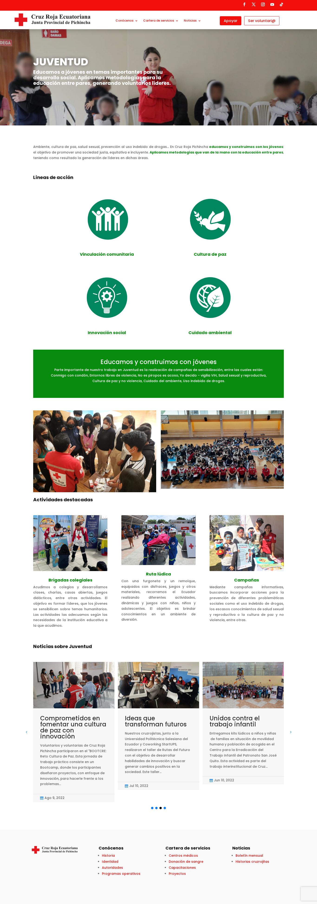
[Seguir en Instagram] (263, 4)
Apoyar (230, 20)
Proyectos (177, 873)
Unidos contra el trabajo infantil (177, 721)
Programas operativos (121, 873)
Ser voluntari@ (261, 20)
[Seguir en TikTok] (281, 4)
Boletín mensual (249, 855)
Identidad (110, 861)
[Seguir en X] (253, 4)
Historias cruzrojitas (252, 861)
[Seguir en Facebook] (244, 4)
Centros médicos (183, 855)
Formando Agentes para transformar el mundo (266, 724)
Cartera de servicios (158, 21)
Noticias (190, 21)
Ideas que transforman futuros (98, 721)
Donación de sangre (186, 861)
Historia (108, 855)
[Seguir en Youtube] (272, 4)
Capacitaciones (182, 867)
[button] (280, 451)
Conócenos (124, 21)
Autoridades (112, 867)
